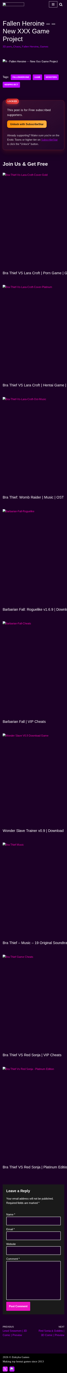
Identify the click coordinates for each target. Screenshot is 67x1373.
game (37, 77)
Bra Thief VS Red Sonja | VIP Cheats (32, 1055)
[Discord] (11, 1369)
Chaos (17, 46)
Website (11, 1244)
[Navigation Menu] (53, 4)
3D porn (7, 46)
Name (10, 1214)
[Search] (61, 4)
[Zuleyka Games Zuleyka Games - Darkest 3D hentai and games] (13, 4)
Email (10, 1229)
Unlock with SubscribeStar (27, 124)
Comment (13, 1258)
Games (44, 46)
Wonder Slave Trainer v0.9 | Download (33, 831)
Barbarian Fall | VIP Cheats (24, 722)
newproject (11, 84)
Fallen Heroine (30, 46)
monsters (51, 77)
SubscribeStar (49, 139)
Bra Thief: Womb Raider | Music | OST (33, 497)
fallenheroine (21, 77)
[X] (5, 1369)
